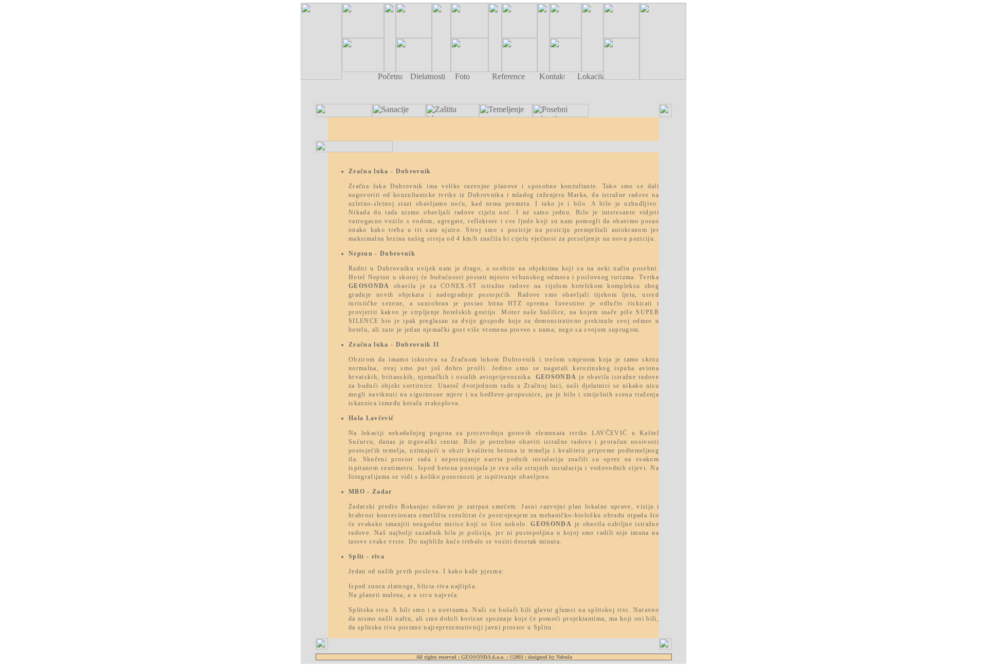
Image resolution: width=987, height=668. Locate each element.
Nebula (564, 657)
